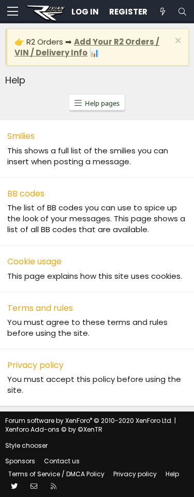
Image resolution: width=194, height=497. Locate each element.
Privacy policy (35, 365)
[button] (12, 12)
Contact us (62, 461)
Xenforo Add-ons (53, 429)
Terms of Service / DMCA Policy (56, 474)
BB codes (25, 194)
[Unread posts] (162, 12)
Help (172, 474)
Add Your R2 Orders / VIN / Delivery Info (86, 47)
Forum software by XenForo (89, 420)
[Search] (182, 12)
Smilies (21, 136)
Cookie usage (34, 261)
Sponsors (20, 461)
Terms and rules (40, 308)
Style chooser (26, 445)
